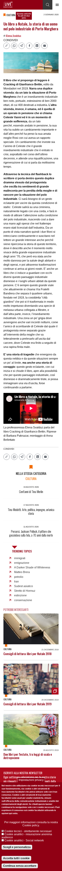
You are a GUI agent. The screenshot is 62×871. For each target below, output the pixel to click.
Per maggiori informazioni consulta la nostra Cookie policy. (31, 824)
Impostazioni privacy (31, 779)
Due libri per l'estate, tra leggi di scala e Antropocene (27, 756)
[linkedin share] (37, 46)
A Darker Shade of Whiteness (32, 567)
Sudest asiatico (23, 586)
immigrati (19, 558)
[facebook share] (29, 46)
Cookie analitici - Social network (24, 840)
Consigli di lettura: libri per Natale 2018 (27, 653)
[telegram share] (22, 46)
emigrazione (21, 562)
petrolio (18, 576)
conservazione (23, 600)
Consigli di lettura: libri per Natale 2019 (27, 704)
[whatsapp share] (14, 46)
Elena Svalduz (13, 35)
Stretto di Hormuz (24, 590)
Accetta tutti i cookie (16, 858)
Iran (16, 581)
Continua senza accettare (19, 865)
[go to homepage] (8, 4)
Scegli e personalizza (17, 847)
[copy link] (6, 46)
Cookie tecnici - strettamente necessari (28, 831)
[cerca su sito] (47, 5)
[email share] (44, 46)
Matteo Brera (22, 572)
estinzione (20, 595)
